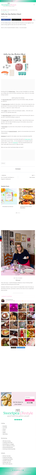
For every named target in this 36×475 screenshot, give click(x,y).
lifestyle (3, 163)
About (18, 468)
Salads (4, 432)
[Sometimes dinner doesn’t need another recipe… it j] (5, 342)
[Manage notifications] (34, 466)
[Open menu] (34, 4)
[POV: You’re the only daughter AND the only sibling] (22, 325)
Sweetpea (18, 169)
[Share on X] (1, 239)
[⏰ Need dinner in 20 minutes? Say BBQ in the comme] (5, 325)
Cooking (3, 423)
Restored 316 (28, 472)
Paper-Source (28, 139)
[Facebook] (2, 1)
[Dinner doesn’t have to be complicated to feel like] (31, 333)
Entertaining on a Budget (8, 444)
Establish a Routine (7, 460)
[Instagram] (4, 1)
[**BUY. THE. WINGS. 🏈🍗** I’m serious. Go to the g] (5, 308)
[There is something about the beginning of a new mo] (14, 342)
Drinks (4, 430)
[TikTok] (10, 1)
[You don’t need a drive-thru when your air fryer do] (31, 316)
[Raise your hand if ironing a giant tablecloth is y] (14, 333)
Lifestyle (3, 453)
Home (11, 468)
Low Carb (5, 427)
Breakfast (5, 426)
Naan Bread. (32, 176)
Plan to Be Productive (7, 463)
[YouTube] (6, 1)
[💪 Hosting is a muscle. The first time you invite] (31, 325)
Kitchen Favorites (6, 455)
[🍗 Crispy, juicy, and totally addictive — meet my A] (14, 316)
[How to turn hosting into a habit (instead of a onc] (14, 325)
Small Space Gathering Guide (9, 448)
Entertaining (4, 438)
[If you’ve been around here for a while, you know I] (5, 316)
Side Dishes (5, 434)
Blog (14, 468)
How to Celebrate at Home (9, 445)
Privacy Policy (23, 468)
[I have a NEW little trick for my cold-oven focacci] (22, 308)
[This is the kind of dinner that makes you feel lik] (22, 342)
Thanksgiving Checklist (8, 459)
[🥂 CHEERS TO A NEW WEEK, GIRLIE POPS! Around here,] (14, 308)
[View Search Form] (34, 1)
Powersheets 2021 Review (7, 206)
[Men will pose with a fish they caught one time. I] (31, 308)
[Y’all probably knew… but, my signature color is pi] (31, 342)
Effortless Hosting (6, 441)
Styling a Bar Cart (7, 462)
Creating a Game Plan (7, 442)
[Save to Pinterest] (1, 240)
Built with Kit (30, 403)
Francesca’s (15, 142)
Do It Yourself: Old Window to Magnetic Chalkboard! (7, 177)
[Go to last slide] (2, 200)
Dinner (4, 429)
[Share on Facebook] (1, 237)
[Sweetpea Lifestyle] (8, 4)
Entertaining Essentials (8, 447)
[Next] (33, 200)
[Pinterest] (8, 1)
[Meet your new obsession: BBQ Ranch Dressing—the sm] (22, 316)
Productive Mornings (7, 457)
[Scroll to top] (34, 471)
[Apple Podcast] (12, 1)
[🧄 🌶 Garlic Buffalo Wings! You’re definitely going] (5, 333)
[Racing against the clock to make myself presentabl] (22, 333)
